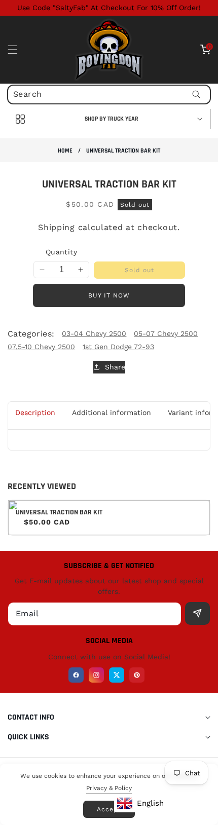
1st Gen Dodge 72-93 (118, 347)
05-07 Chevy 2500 (166, 333)
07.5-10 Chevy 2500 (41, 347)
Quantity (61, 252)
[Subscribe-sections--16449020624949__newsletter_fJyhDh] (197, 613)
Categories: (31, 334)
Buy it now (109, 295)
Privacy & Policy (109, 788)
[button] (19, 50)
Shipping (56, 227)
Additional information (111, 412)
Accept (109, 809)
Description (35, 412)
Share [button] (115, 367)
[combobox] (109, 94)
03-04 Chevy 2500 (94, 333)
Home (65, 151)
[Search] (196, 94)
